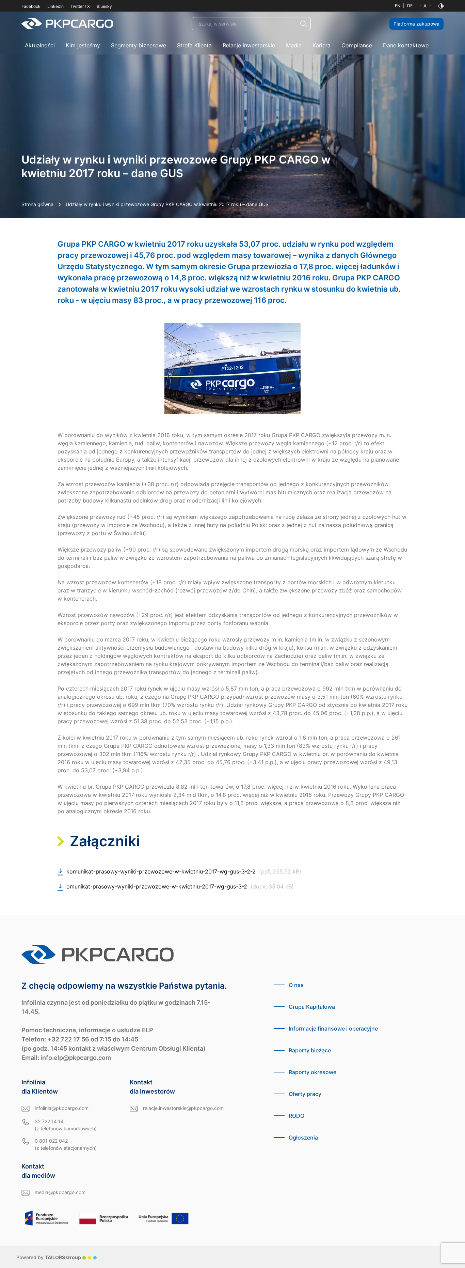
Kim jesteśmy (83, 45)
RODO (296, 1115)
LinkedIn (55, 6)
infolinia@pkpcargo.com (62, 1108)
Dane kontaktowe (406, 45)
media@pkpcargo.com (60, 1192)
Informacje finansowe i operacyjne (333, 1028)
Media (294, 45)
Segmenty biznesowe (138, 45)
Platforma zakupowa (416, 24)
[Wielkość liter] (425, 5)
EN (397, 5)
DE (410, 5)
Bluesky (104, 6)
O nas (296, 984)
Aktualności (40, 45)
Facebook (31, 6)
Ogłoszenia (303, 1137)
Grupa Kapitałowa (312, 1006)
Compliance (356, 45)
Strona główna (37, 204)
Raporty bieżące (310, 1050)
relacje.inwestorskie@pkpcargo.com (183, 1108)
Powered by (48, 1257)
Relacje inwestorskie (249, 45)
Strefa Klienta (194, 45)
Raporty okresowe (312, 1072)
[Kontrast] (441, 6)
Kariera (321, 45)
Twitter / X (80, 6)
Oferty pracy (305, 1094)
